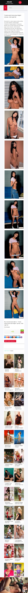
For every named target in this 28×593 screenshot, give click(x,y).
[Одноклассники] (7, 337)
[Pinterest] (8, 337)
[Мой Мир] (10, 337)
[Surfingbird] (18, 337)
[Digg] (12, 337)
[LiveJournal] (16, 337)
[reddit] (14, 337)
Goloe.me (11, 2)
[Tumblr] (19, 337)
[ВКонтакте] (5, 337)
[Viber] (21, 337)
